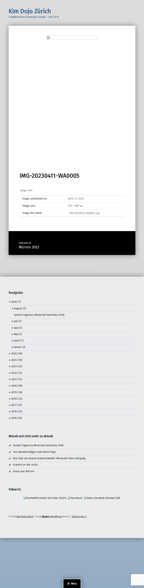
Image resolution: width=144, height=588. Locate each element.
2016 (16, 411)
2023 (16, 366)
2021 (16, 379)
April (19, 340)
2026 (16, 301)
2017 (16, 405)
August (20, 308)
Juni (18, 327)
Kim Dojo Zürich (30, 11)
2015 (16, 418)
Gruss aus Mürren (23, 471)
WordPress (56, 516)
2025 (16, 353)
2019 (16, 392)
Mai (18, 334)
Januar (19, 347)
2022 (16, 373)
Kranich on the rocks (25, 464)
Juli (18, 321)
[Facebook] (74, 498)
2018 (16, 398)
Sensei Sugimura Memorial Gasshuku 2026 (39, 314)
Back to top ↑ (79, 516)
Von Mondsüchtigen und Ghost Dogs (34, 452)
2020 (16, 385)
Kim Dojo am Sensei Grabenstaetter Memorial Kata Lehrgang (49, 458)
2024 (16, 360)
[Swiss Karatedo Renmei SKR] (102, 498)
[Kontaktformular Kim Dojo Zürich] (45, 498)
